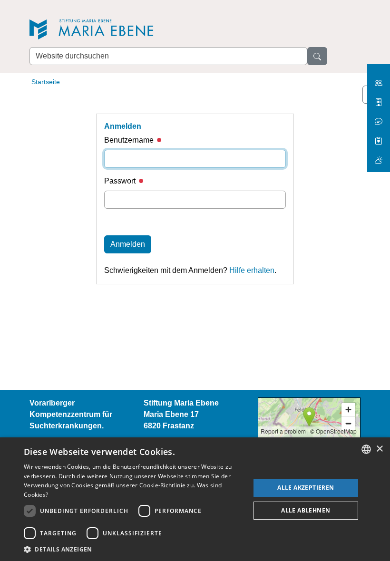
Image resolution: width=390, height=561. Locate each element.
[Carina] (378, 156)
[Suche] (317, 56)
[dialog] (195, 499)
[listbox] (366, 449)
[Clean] (378, 118)
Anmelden (127, 244)
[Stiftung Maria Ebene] (96, 29)
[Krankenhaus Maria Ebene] (378, 99)
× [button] (379, 449)
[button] (134, 549)
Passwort (120, 181)
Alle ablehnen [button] (305, 510)
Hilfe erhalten (251, 270)
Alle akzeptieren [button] (305, 488)
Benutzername (130, 140)
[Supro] (378, 137)
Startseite (45, 82)
